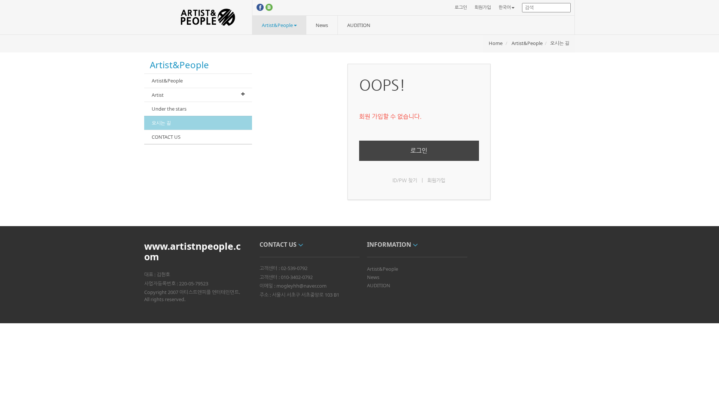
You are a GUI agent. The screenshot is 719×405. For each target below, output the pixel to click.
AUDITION (358, 25)
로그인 (461, 7)
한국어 (504, 7)
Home (496, 43)
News (322, 25)
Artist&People (278, 25)
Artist (158, 95)
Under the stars (169, 108)
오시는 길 (559, 43)
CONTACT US (166, 137)
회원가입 (482, 7)
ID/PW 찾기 (404, 180)
